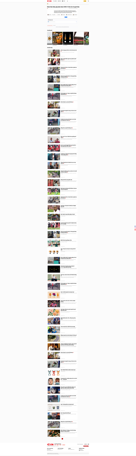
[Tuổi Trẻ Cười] (88, 444)
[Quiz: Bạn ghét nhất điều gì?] (54, 416)
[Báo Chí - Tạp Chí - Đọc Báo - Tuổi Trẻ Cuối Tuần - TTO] (58, 444)
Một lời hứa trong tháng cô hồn (66, 240)
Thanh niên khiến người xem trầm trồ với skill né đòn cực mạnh (69, 172)
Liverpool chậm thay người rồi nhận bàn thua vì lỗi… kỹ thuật (68, 223)
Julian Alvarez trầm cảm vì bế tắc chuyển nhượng (68, 301)
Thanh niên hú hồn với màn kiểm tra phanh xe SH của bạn (69, 68)
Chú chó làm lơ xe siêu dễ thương (67, 101)
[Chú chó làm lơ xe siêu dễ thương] (54, 105)
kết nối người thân (76, 14)
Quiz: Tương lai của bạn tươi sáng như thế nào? (68, 249)
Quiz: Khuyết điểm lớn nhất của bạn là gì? (68, 369)
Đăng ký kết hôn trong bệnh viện (66, 179)
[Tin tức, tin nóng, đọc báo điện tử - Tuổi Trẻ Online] (55, 444)
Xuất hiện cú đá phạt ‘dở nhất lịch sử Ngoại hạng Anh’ (68, 206)
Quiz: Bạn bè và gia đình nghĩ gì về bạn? (68, 214)
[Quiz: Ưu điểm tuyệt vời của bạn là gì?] (54, 295)
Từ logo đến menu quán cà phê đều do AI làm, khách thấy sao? (57, 43)
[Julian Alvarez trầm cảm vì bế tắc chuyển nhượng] (54, 303)
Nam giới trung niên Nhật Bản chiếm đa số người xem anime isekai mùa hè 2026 (68, 388)
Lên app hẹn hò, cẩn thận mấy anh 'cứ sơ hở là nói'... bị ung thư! (69, 379)
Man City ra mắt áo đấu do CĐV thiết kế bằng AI (69, 275)
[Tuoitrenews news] (63, 444)
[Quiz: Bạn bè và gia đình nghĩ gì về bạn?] (54, 217)
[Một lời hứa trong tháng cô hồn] (54, 243)
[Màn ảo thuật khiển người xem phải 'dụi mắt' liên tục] (54, 61)
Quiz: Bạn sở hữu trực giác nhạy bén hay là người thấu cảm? (68, 310)
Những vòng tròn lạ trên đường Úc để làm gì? (69, 335)
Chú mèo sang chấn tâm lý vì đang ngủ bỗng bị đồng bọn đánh (68, 77)
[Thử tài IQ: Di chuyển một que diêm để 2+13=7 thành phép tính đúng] (54, 269)
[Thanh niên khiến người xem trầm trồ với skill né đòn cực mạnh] (54, 174)
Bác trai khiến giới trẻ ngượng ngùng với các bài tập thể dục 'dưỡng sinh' (68, 85)
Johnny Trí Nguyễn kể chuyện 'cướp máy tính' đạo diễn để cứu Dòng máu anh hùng (69, 344)
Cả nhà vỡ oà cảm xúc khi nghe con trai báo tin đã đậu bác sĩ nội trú (68, 120)
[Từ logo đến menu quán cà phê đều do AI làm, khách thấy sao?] (57, 38)
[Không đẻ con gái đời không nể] (54, 130)
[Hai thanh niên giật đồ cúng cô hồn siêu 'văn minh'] (54, 113)
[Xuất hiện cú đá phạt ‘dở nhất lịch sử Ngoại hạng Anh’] (54, 208)
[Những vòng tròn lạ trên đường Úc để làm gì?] (54, 338)
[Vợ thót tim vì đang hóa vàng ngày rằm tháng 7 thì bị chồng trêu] (54, 156)
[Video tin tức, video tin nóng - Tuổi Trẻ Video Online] (60, 444)
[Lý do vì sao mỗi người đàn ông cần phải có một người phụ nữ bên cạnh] (54, 148)
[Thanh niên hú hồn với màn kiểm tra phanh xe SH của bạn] (54, 70)
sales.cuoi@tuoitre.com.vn (50, 450)
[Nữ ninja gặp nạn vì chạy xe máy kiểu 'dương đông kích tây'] (54, 96)
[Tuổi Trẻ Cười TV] (86, 444)
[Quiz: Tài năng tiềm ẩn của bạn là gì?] (54, 407)
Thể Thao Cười (76, 45)
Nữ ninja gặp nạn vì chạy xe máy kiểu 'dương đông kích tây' (68, 94)
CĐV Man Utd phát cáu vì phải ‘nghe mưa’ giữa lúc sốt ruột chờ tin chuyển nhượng (78, 43)
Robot (54, 14)
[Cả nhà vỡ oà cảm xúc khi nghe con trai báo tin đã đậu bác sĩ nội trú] (54, 122)
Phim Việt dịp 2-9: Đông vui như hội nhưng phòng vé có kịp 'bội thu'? (68, 431)
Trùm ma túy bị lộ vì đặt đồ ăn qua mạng (68, 326)
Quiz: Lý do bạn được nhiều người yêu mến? (67, 43)
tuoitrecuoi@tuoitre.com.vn (71, 449)
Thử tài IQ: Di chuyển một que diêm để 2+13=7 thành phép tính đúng (67, 267)
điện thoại (50, 14)
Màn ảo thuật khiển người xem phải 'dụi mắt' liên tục (68, 59)
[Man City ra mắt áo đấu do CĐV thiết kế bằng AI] (54, 277)
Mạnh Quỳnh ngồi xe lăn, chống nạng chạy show (68, 318)
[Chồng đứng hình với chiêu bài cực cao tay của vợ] (54, 165)
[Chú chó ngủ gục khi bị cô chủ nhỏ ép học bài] (54, 53)
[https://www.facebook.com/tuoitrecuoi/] (135, 226)
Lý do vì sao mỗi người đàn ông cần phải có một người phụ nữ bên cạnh (68, 146)
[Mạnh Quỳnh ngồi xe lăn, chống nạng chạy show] (54, 320)
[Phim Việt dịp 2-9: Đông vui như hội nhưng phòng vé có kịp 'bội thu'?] (54, 433)
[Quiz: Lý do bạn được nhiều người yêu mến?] (68, 38)
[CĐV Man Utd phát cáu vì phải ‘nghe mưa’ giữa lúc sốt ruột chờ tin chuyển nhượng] (78, 38)
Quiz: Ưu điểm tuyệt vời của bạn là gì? (67, 292)
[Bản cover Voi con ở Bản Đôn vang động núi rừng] (54, 139)
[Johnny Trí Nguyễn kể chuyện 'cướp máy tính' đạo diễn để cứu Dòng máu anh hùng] (54, 346)
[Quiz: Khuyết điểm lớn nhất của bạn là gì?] (54, 372)
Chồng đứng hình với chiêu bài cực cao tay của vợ (68, 163)
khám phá (59, 14)
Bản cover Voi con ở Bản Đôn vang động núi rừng (68, 137)
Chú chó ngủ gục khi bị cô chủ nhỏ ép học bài (69, 50)
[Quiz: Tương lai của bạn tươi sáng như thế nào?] (54, 251)
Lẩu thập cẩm (55, 45)
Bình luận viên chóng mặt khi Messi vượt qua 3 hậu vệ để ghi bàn (69, 189)
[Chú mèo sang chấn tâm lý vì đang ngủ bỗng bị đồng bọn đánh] (54, 79)
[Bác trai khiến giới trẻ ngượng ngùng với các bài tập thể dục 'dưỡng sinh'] (54, 87)
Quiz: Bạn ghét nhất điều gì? (66, 413)
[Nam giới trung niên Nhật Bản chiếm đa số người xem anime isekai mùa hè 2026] (54, 390)
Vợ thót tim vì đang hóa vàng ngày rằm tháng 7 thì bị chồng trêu (69, 154)
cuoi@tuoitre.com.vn (60, 449)
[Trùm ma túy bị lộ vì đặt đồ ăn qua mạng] (54, 329)
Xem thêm (62, 439)
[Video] (68, 4)
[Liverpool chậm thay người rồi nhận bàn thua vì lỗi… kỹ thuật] (54, 225)
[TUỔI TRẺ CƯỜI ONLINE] (50, 444)
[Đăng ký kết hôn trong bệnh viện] (54, 182)
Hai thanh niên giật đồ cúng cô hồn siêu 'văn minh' (68, 111)
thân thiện (64, 14)
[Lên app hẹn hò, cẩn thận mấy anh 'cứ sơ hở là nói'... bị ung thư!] (54, 381)
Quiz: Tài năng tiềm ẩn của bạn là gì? (67, 404)
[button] (67, 1)
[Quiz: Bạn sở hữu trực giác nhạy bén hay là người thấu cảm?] (54, 312)
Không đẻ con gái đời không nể (66, 127)
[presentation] (47, 38)
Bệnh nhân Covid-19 (70, 14)
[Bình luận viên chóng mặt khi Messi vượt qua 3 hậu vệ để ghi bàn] (54, 191)
